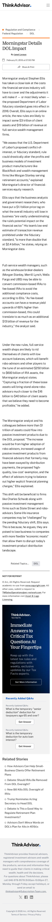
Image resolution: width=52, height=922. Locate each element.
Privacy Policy (34, 914)
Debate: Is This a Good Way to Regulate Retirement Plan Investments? (23, 813)
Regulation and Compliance (20, 29)
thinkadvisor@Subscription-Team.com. (26, 891)
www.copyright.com (35, 585)
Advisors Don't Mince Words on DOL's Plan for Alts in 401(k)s (24, 824)
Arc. (25, 911)
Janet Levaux (20, 54)
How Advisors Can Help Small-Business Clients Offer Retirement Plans (25, 770)
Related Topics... (20, 563)
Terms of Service (19, 914)
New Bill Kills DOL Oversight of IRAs (24, 791)
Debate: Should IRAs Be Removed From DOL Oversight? (26, 782)
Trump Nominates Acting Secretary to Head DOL (21, 801)
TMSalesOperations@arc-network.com (21, 592)
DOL (31, 33)
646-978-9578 (17, 880)
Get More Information (26, 682)
